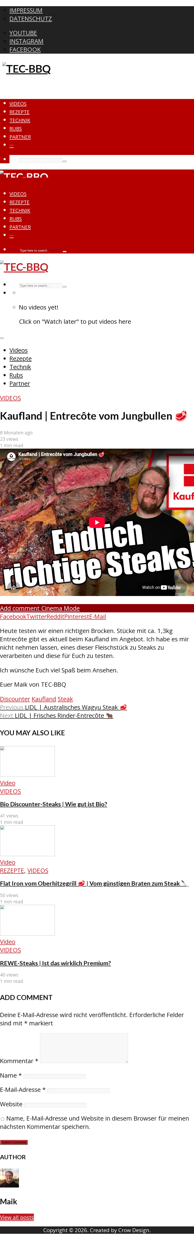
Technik (19, 120)
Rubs (15, 128)
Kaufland (44, 699)
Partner (20, 136)
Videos (17, 103)
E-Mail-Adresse (23, 1089)
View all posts (17, 1217)
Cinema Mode (60, 608)
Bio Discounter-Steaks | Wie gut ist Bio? (53, 803)
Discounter (15, 699)
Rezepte (19, 111)
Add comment (20, 608)
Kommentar (19, 1061)
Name (11, 1075)
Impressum (26, 10)
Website (11, 1104)
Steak (65, 699)
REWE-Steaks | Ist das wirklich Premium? (55, 963)
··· (11, 145)
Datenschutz (30, 18)
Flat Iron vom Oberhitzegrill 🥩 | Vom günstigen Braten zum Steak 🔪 (94, 883)
